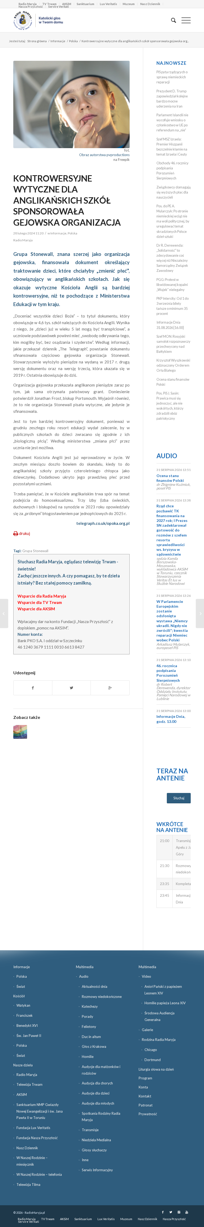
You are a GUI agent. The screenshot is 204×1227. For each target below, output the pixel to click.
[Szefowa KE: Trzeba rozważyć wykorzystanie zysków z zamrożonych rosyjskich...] (200, 613)
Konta (143, 1087)
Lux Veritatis (108, 4)
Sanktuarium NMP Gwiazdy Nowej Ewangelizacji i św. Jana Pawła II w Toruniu (39, 1111)
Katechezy (90, 1006)
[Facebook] (163, 1212)
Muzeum (129, 4)
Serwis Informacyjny (97, 1170)
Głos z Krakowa (94, 1046)
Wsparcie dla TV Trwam (40, 602)
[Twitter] (171, 1212)
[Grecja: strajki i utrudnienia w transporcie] (4, 613)
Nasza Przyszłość (31, 6)
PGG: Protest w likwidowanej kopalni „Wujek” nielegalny (172, 284)
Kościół (19, 996)
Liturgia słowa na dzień (156, 1069)
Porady (87, 1016)
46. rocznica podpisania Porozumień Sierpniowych (168, 673)
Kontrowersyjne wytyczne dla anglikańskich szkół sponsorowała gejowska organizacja (67, 200)
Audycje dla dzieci (95, 1093)
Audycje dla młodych (98, 1103)
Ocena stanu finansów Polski (170, 478)
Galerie (147, 1030)
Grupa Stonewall (35, 551)
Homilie (88, 1056)
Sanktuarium (85, 4)
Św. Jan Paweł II (28, 1035)
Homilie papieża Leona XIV (165, 1003)
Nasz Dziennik (150, 4)
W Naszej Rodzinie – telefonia (39, 1174)
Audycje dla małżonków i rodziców (101, 1070)
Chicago (150, 1050)
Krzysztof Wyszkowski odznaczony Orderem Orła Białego (173, 365)
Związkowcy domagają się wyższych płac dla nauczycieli (173, 192)
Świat (20, 986)
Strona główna (37, 41)
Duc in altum (91, 1037)
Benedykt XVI (27, 1025)
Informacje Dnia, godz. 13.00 (170, 718)
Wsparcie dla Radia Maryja (42, 596)
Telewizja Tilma (28, 1184)
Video (146, 976)
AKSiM (21, 1094)
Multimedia (85, 967)
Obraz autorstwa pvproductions (104, 155)
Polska (73, 41)
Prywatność (148, 1114)
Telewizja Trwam (29, 1084)
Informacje (57, 41)
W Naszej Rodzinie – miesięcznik (32, 1161)
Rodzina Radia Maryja (159, 1039)
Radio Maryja (26, 1074)
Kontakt (145, 1096)
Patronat (145, 1105)
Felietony (89, 1026)
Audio (166, 456)
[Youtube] (187, 1212)
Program (145, 1078)
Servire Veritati (58, 6)
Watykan (23, 1005)
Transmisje (90, 1130)
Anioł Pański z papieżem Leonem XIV (163, 989)
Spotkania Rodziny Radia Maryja (101, 1116)
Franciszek (24, 1015)
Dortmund (152, 1060)
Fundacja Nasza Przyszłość (37, 1138)
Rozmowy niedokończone (102, 996)
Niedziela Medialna (96, 1140)
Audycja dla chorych (97, 1083)
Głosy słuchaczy (94, 1150)
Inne (85, 1160)
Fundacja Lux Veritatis (33, 1128)
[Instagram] (179, 1212)
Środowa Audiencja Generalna (159, 1016)
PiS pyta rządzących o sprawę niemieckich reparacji (172, 77)
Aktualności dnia (94, 986)
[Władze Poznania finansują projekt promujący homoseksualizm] (20, 732)
